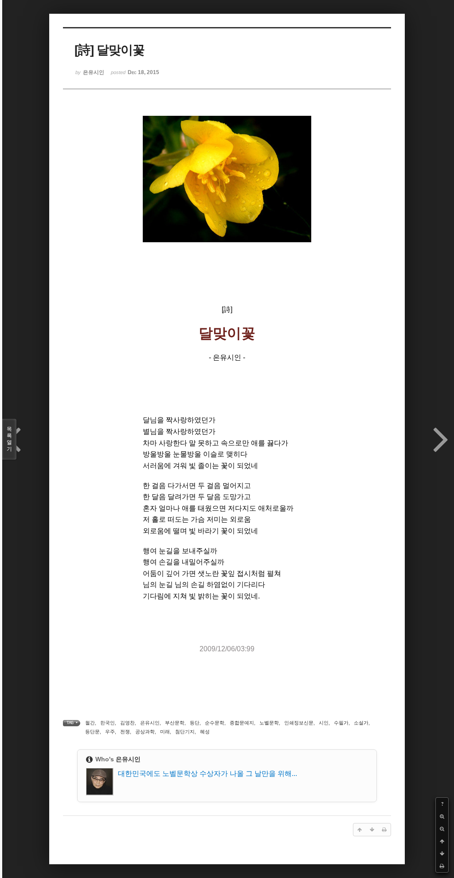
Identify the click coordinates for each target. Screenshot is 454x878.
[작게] (442, 829)
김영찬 (127, 722)
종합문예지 (242, 722)
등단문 (92, 731)
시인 (324, 722)
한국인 (107, 722)
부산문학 (174, 722)
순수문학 (214, 722)
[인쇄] (442, 866)
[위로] (442, 841)
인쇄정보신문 (298, 722)
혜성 (205, 731)
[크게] (442, 816)
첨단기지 (185, 731)
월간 (90, 722)
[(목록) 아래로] (442, 853)
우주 (110, 731)
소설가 (361, 722)
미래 (165, 731)
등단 (195, 722)
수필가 (341, 722)
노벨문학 (269, 722)
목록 (9, 439)
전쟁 (125, 731)
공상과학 (145, 731)
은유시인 (150, 722)
